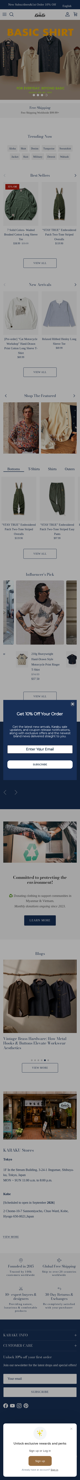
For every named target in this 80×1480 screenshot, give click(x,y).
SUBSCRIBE (40, 764)
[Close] (72, 704)
